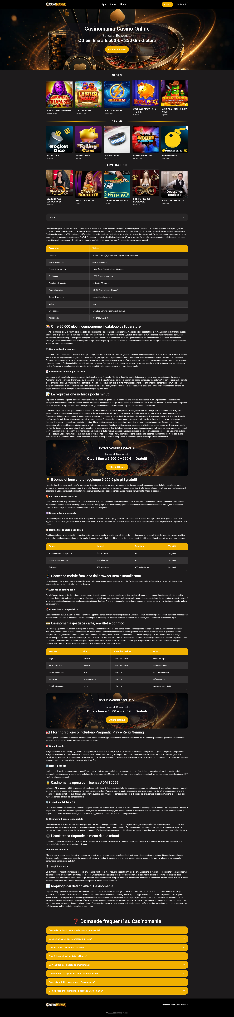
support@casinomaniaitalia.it (174, 1005)
